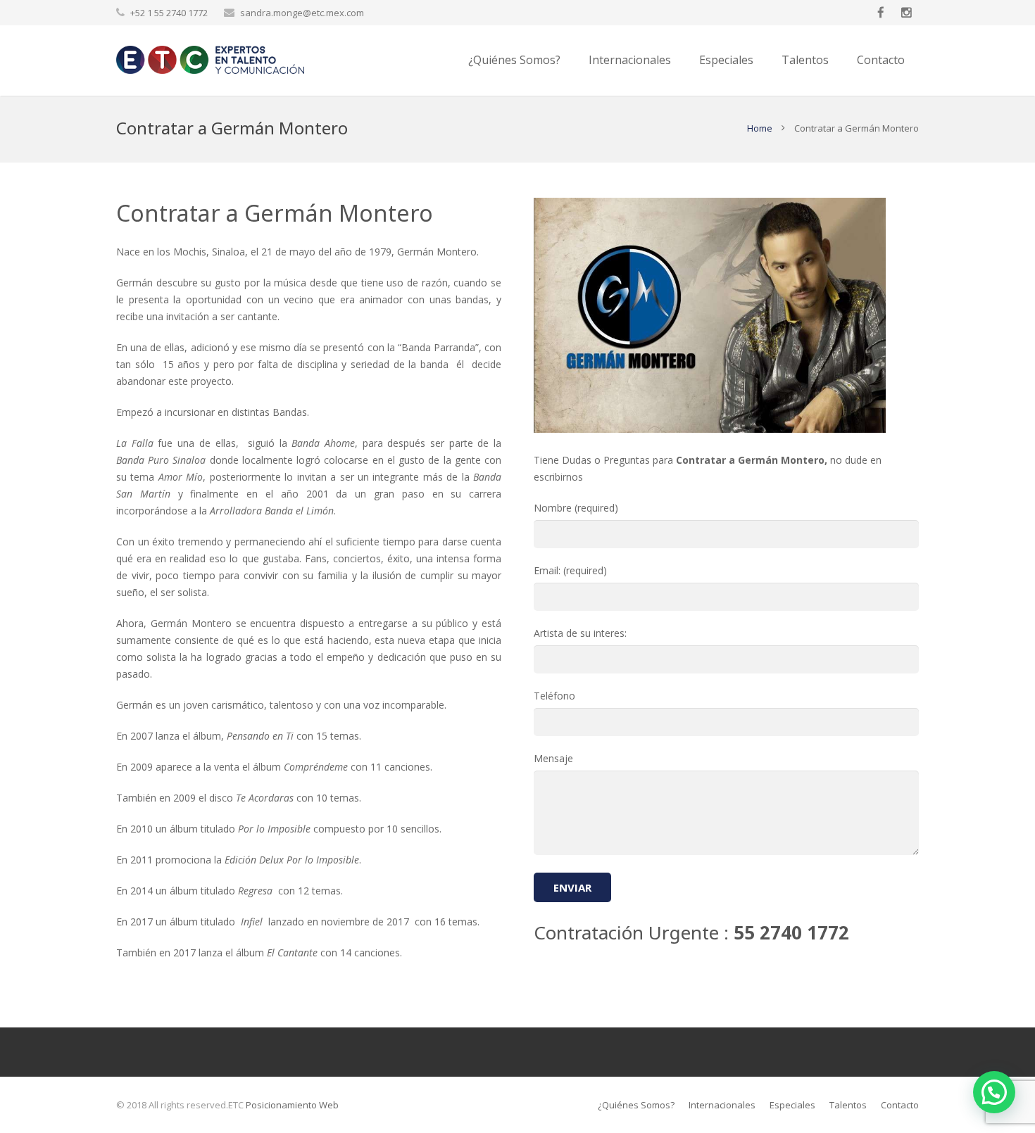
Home (759, 128)
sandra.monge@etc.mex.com (302, 12)
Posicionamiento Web (292, 1105)
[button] (994, 1092)
